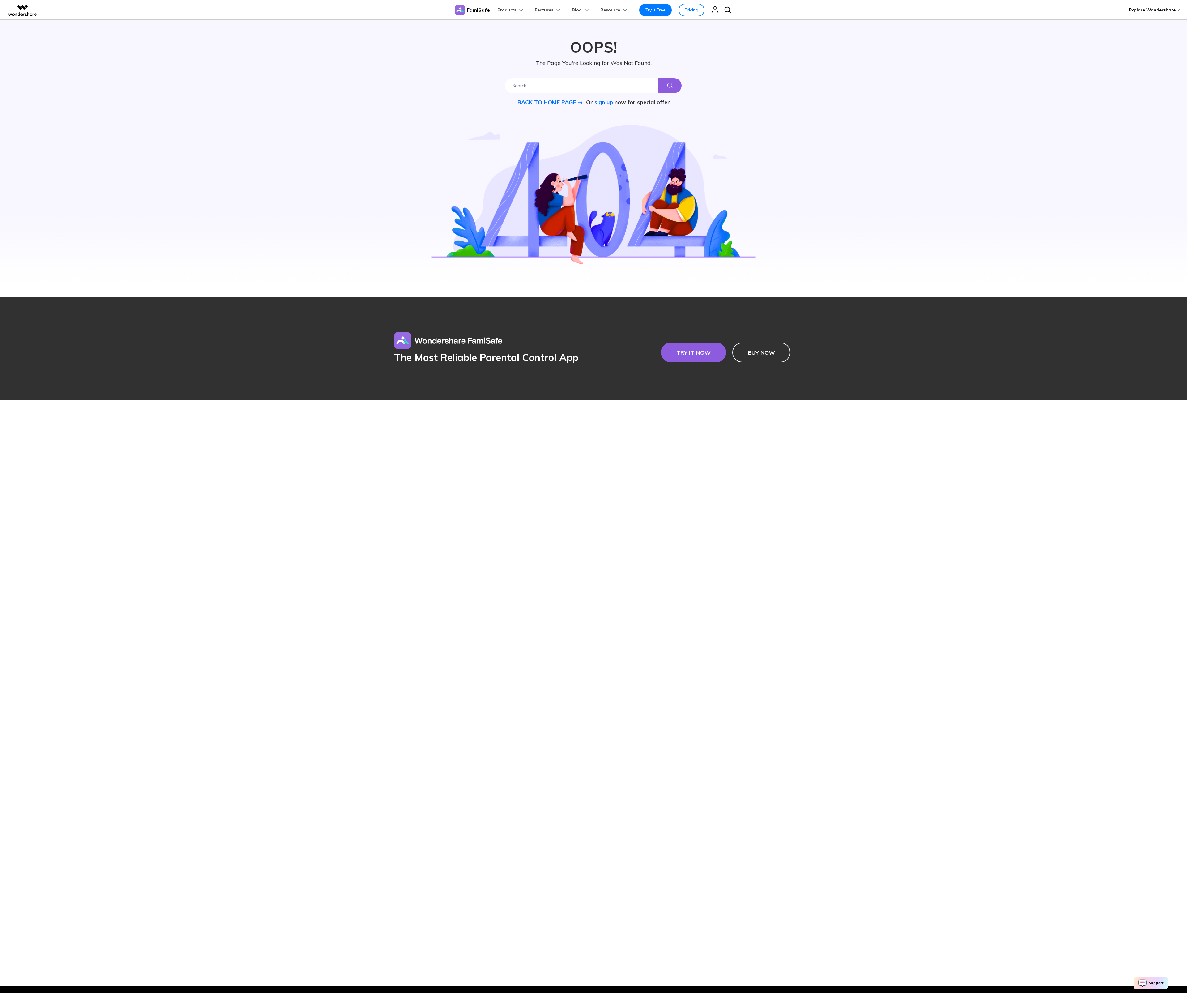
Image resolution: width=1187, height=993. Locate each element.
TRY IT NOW (693, 352)
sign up (603, 102)
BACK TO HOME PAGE (547, 102)
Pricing (691, 10)
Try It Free (655, 10)
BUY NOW (761, 352)
